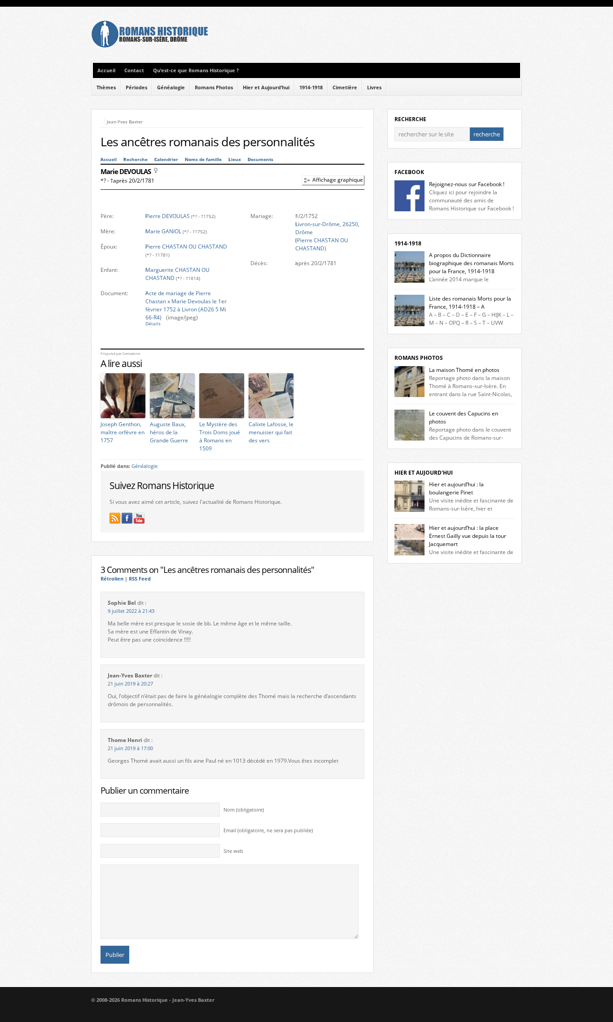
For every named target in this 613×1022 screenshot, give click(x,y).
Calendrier (166, 159)
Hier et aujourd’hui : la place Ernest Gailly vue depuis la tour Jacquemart (467, 536)
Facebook (409, 172)
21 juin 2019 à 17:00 (130, 748)
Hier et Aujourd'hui (423, 472)
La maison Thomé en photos (464, 370)
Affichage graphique (337, 179)
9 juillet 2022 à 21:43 (131, 611)
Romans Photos (214, 87)
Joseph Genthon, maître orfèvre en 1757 (122, 432)
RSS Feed (140, 579)
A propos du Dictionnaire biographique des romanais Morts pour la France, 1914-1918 (471, 263)
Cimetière (345, 87)
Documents (260, 159)
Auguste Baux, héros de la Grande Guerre (169, 432)
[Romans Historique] (149, 45)
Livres (374, 87)
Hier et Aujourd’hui (266, 87)
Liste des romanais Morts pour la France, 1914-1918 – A (470, 302)
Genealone (131, 353)
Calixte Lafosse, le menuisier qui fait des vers (271, 432)
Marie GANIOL (163, 231)
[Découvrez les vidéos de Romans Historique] (139, 518)
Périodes (136, 87)
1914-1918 (311, 87)
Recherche (135, 159)
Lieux (234, 159)
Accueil (106, 70)
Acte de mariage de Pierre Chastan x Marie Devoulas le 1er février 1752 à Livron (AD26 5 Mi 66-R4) (186, 305)
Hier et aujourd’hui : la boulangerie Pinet (456, 488)
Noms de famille (203, 159)
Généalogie (171, 87)
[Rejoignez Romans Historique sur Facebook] (127, 518)
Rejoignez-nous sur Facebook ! (466, 184)
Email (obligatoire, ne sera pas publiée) (268, 830)
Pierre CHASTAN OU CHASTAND (186, 246)
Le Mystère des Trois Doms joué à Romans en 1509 (219, 436)
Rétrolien (112, 579)
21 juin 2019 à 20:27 (130, 684)
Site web (233, 851)
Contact (134, 70)
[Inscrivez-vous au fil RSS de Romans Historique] (114, 518)
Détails (153, 324)
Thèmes (106, 87)
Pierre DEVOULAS (167, 216)
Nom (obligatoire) (243, 810)
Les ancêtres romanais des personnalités (208, 142)
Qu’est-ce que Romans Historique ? (196, 70)
